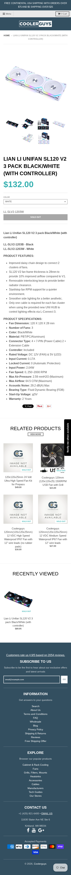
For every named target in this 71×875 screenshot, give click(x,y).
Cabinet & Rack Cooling (35, 764)
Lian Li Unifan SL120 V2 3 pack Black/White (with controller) (18, 622)
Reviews (35, 737)
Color (6, 197)
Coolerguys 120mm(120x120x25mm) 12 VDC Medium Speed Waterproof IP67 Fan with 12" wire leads (53, 535)
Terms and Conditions (35, 714)
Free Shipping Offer (35, 741)
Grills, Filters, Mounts (35, 772)
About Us (35, 710)
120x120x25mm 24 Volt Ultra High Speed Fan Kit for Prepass (18, 481)
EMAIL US (46, 813)
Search (35, 706)
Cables (35, 784)
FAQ (35, 717)
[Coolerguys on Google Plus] (41, 830)
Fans (35, 768)
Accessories (35, 780)
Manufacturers (35, 788)
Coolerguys (40, 863)
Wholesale (35, 721)
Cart (64, 14)
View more (35, 434)
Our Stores (36, 795)
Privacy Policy (35, 729)
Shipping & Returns (35, 733)
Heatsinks (35, 776)
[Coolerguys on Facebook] (28, 830)
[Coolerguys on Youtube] (34, 830)
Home (7, 35)
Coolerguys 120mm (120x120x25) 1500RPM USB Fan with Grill (53, 481)
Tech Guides (35, 792)
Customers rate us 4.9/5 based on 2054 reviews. (35, 655)
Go (64, 679)
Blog (35, 725)
